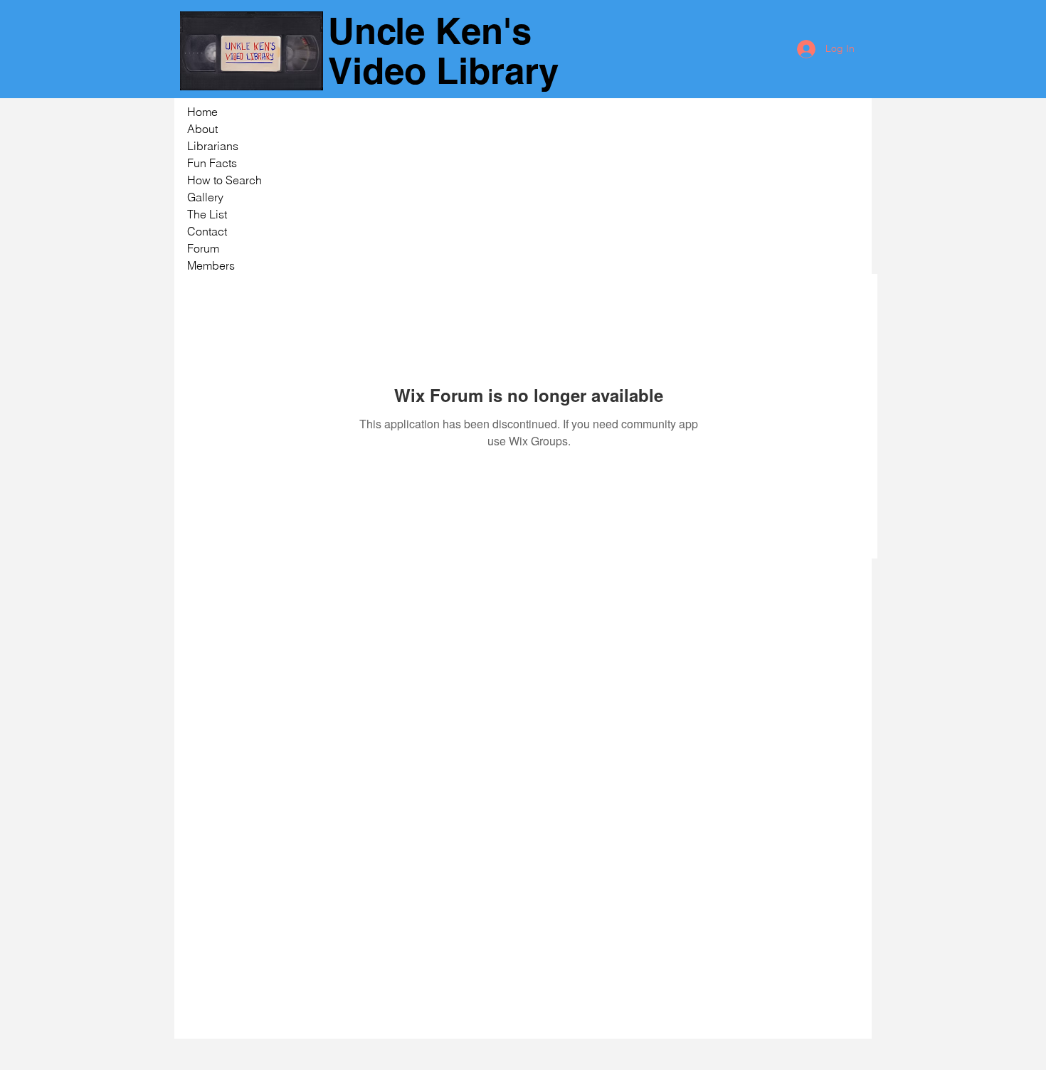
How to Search (224, 180)
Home (202, 112)
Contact (207, 231)
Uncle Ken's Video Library (443, 50)
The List (207, 214)
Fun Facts (212, 163)
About (202, 129)
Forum (203, 248)
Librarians (212, 146)
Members (211, 265)
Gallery (205, 197)
